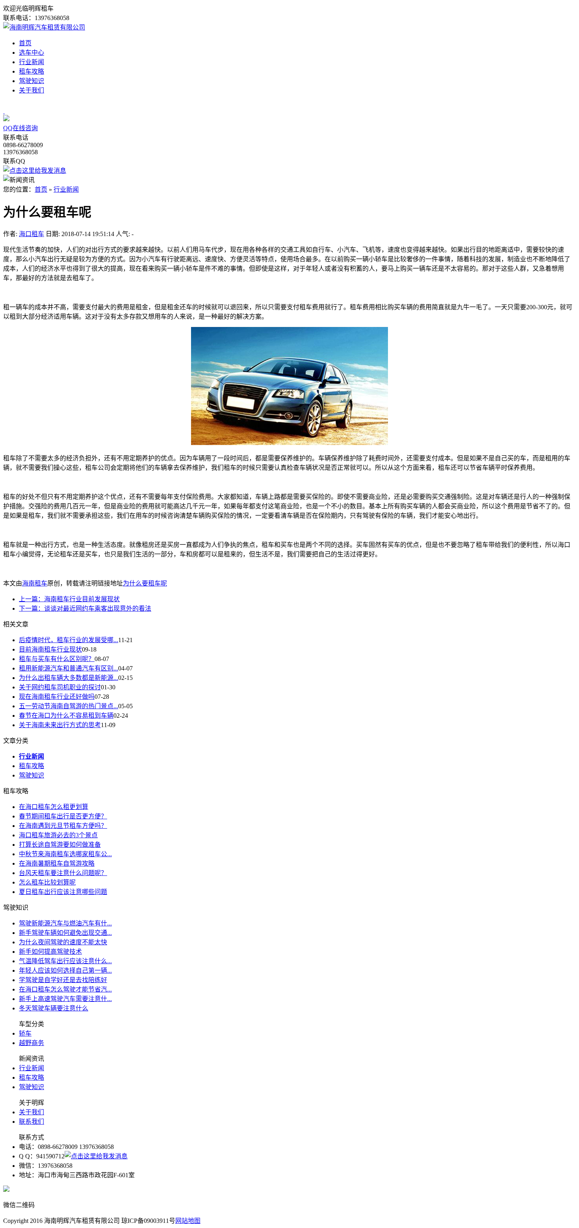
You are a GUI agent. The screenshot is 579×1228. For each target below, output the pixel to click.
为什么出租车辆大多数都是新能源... (68, 677)
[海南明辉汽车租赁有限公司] (44, 27)
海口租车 (31, 234)
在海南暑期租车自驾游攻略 (57, 863)
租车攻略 (31, 71)
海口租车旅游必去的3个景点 (58, 835)
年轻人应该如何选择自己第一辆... (65, 970)
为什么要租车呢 (145, 583)
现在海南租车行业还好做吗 (57, 696)
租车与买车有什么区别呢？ (57, 659)
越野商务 (31, 1043)
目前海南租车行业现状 (50, 649)
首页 (25, 43)
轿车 (25, 1033)
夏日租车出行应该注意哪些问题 (63, 891)
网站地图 (187, 1220)
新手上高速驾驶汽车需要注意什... (65, 998)
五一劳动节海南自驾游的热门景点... (68, 706)
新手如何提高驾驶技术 (50, 951)
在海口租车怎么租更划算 (53, 806)
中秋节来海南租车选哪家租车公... (65, 854)
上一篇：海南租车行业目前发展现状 (69, 599)
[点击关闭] (4, 111)
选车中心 (31, 52)
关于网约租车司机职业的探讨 (60, 687)
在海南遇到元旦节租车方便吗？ (63, 825)
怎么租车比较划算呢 (47, 882)
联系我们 (31, 1121)
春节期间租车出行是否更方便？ (63, 816)
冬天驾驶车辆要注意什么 (53, 1008)
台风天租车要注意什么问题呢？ (63, 873)
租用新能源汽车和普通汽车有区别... (68, 668)
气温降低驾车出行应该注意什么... (65, 961)
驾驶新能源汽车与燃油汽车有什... (65, 923)
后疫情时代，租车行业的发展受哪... (68, 640)
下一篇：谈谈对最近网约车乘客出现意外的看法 (85, 608)
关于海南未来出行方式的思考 (60, 725)
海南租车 (34, 583)
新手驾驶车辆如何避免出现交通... (65, 932)
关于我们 (31, 90)
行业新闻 (31, 62)
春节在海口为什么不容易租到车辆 (66, 715)
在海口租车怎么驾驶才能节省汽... (65, 989)
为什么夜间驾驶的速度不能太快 (63, 942)
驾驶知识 (31, 81)
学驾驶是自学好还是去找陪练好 (63, 980)
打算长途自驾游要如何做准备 (60, 844)
